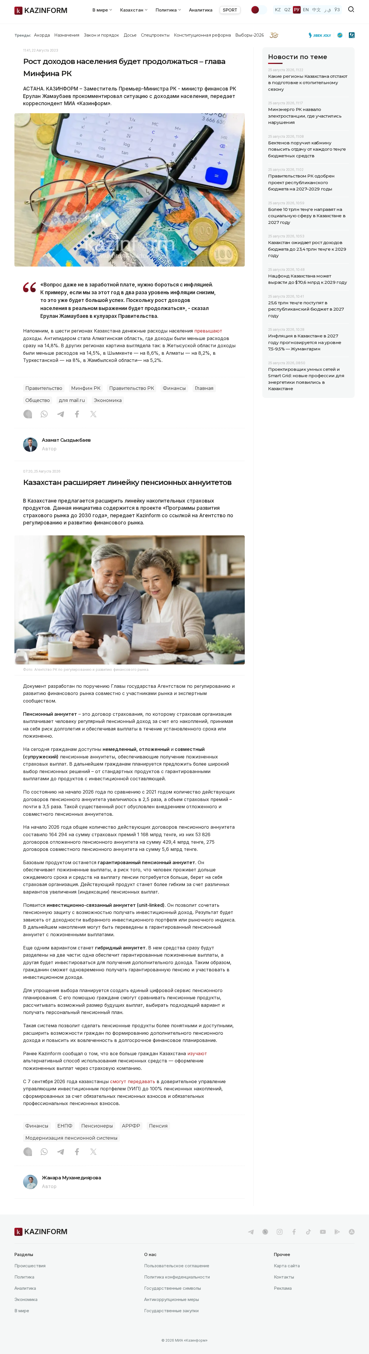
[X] (93, 414)
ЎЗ (337, 9)
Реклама (283, 1288)
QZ (287, 9)
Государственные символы (172, 1288)
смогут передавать (132, 1081)
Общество (37, 400)
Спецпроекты (155, 35)
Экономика (108, 400)
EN (306, 9)
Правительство (43, 388)
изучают (197, 1053)
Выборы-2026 (249, 35)
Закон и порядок (101, 35)
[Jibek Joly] (321, 35)
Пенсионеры (97, 1126)
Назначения (67, 35)
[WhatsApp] (44, 414)
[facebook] (294, 1232)
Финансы (174, 388)
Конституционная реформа (202, 35)
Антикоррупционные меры (171, 1299)
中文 (316, 9)
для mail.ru (72, 400)
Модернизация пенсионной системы (71, 1138)
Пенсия (158, 1126)
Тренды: (22, 35)
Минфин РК (85, 388)
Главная (204, 388)
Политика (24, 1277)
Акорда (42, 35)
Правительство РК (131, 388)
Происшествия (30, 1265)
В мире (21, 1310)
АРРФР (131, 1126)
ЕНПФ (64, 1126)
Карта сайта (287, 1265)
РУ (297, 9)
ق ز (327, 9)
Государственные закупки (171, 1310)
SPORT (230, 10)
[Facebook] (77, 414)
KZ (278, 9)
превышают (208, 331)
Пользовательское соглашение (176, 1265)
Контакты (284, 1277)
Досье (130, 35)
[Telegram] (60, 414)
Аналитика (200, 10)
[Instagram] (27, 414)
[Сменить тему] (259, 9)
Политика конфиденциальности (177, 1277)
